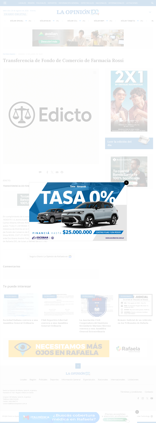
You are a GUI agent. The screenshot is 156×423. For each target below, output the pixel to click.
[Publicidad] (78, 183)
